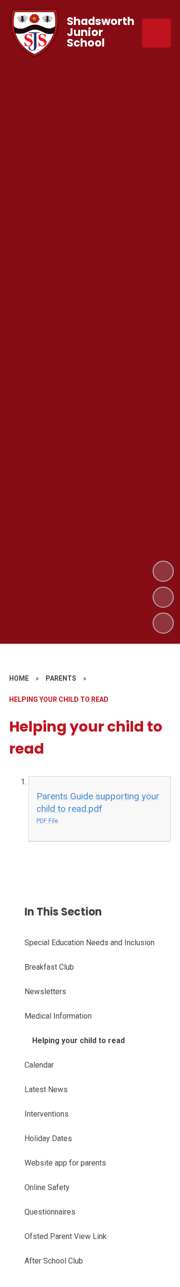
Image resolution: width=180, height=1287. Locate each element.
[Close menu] (156, 33)
